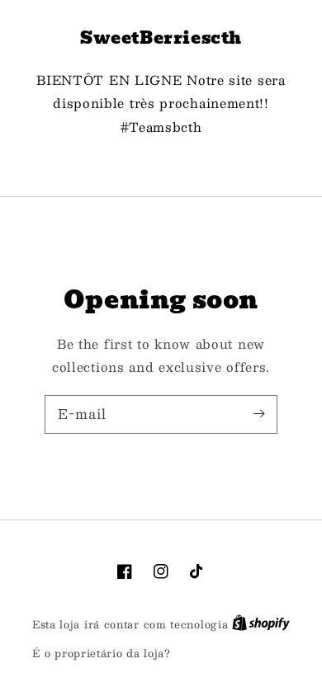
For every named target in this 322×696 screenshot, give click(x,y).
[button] (161, 164)
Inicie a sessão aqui (232, 654)
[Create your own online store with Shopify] (261, 624)
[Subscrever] (258, 414)
